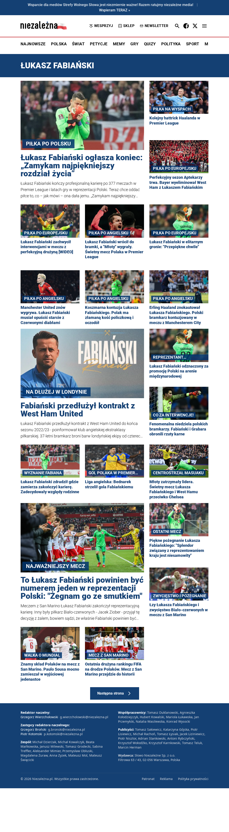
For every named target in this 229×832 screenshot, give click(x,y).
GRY (134, 44)
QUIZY (150, 44)
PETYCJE (99, 44)
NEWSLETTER (156, 26)
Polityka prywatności (193, 779)
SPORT (192, 44)
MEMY (119, 44)
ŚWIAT (78, 44)
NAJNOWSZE (33, 44)
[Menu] (204, 26)
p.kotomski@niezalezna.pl (63, 734)
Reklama (166, 779)
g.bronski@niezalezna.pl (66, 729)
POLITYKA (171, 44)
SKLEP (128, 26)
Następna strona (110, 693)
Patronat (148, 779)
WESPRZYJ (103, 26)
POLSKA (59, 44)
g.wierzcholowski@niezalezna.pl (84, 717)
